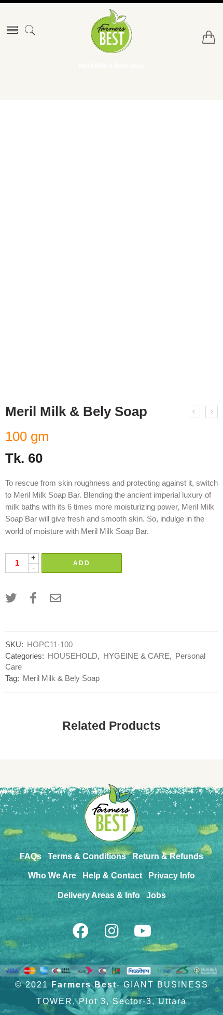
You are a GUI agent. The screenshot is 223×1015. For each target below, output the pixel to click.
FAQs (30, 856)
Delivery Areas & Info (99, 895)
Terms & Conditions (87, 856)
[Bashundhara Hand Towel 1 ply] (194, 412)
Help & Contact (112, 875)
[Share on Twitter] (11, 598)
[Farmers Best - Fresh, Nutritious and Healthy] (111, 31)
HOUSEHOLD (72, 656)
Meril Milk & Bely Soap (61, 678)
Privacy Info (171, 875)
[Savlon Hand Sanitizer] (211, 412)
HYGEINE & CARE (136, 656)
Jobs (156, 895)
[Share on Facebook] (33, 598)
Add (81, 563)
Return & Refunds (167, 856)
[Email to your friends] (55, 598)
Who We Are (52, 875)
